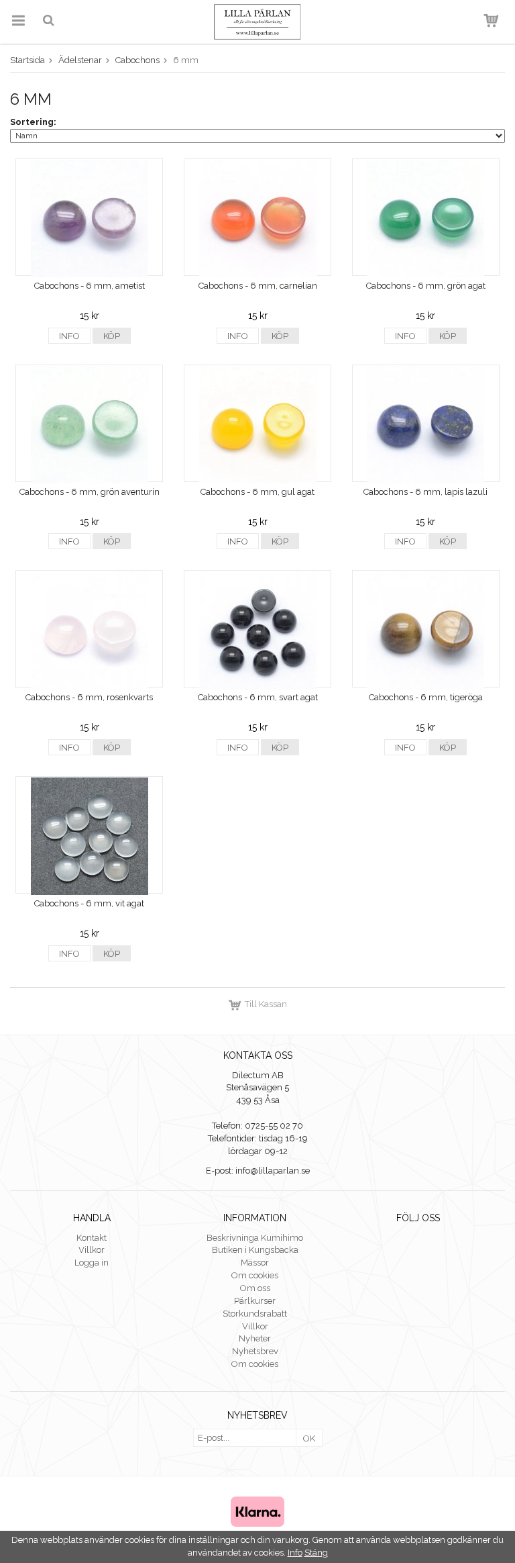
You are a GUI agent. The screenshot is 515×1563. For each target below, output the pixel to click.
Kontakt (91, 1238)
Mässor (255, 1263)
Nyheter (255, 1338)
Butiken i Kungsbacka (255, 1250)
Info (69, 336)
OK (309, 1438)
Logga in (91, 1263)
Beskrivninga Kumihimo (255, 1238)
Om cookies (254, 1275)
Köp (111, 336)
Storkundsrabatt (255, 1314)
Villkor (91, 1250)
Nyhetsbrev (255, 1351)
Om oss (255, 1288)
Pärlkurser (255, 1301)
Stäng (316, 1553)
